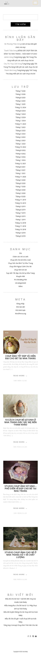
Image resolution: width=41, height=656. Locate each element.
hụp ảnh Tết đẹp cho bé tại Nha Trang (20, 273)
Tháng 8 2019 (21, 210)
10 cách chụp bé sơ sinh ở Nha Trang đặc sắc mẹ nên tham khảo (20, 422)
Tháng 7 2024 (21, 114)
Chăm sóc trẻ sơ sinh (20, 257)
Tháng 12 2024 (20, 107)
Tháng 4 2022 (21, 154)
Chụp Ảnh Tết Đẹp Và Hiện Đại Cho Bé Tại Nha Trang (20, 357)
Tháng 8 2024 (21, 111)
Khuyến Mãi (20, 276)
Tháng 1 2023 (21, 144)
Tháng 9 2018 (21, 233)
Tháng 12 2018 (20, 223)
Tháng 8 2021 (21, 167)
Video (20, 286)
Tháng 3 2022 (21, 157)
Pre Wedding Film (20, 280)
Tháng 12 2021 (20, 163)
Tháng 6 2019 (21, 216)
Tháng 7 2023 (21, 127)
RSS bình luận (20, 310)
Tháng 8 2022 (21, 150)
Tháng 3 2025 (21, 101)
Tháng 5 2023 (21, 134)
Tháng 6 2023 (21, 130)
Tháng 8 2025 (21, 97)
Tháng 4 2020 (21, 196)
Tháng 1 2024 (21, 121)
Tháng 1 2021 (21, 173)
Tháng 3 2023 (21, 137)
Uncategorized (20, 283)
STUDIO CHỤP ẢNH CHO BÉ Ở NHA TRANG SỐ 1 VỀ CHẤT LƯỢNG (20, 555)
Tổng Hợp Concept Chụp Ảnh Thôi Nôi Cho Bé (20, 625)
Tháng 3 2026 (21, 94)
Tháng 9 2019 (21, 206)
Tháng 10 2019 (20, 203)
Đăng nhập (20, 304)
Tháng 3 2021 (21, 170)
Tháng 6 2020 (21, 190)
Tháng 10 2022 (20, 147)
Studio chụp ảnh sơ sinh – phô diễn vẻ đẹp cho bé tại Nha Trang (20, 488)
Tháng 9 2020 (21, 180)
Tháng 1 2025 (21, 104)
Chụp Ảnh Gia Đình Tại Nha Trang (20, 263)
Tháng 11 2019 (20, 200)
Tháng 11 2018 (20, 226)
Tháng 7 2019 (21, 213)
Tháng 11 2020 (20, 177)
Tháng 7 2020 (21, 187)
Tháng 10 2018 (20, 229)
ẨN (20, 253)
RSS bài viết (20, 307)
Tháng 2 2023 (21, 140)
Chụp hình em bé (20, 270)
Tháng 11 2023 (20, 124)
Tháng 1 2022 (21, 160)
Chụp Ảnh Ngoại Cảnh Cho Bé (21, 266)
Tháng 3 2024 (21, 117)
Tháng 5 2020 (21, 193)
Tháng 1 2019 (21, 219)
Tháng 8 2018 (21, 236)
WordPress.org (20, 313)
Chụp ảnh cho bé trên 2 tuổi (20, 260)
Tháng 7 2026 (21, 91)
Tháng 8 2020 (21, 183)
